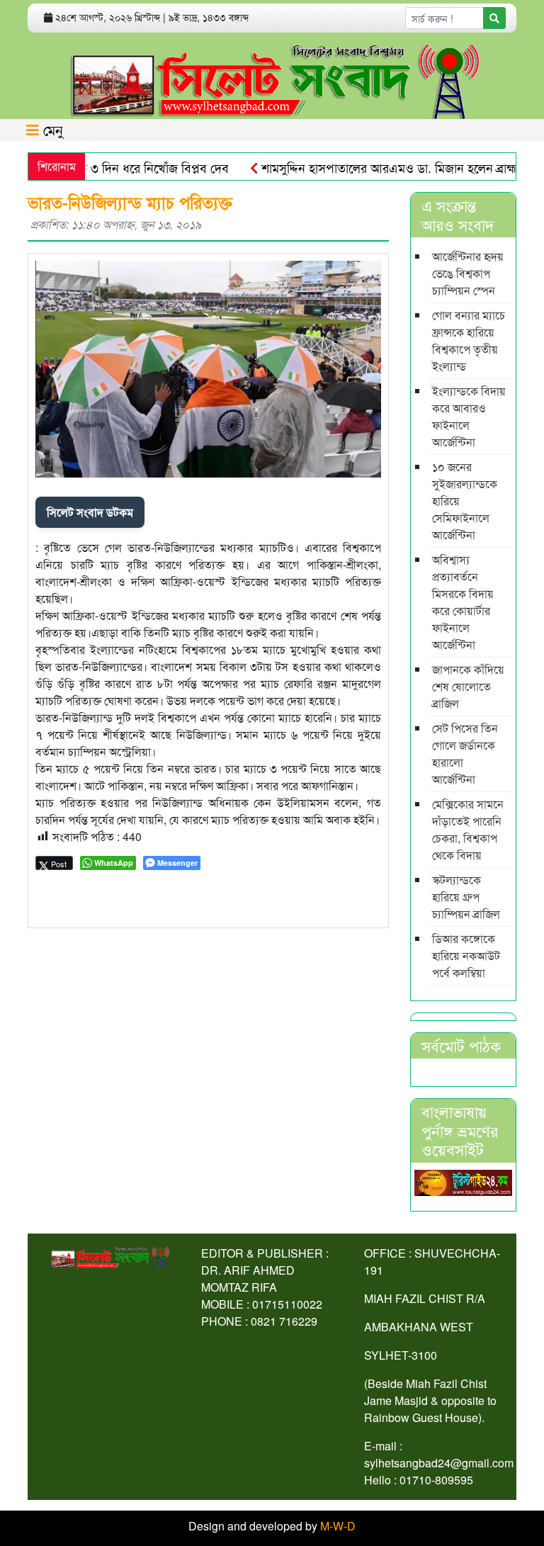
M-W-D (338, 1526)
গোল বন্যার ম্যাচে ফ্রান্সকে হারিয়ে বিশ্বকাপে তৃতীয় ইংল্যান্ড (468, 340)
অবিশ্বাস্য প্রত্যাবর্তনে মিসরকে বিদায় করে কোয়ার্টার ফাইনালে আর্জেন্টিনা (463, 602)
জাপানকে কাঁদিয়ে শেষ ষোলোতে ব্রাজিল (468, 686)
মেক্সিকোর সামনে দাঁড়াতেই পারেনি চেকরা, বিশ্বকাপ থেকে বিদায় (468, 829)
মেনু (51, 129)
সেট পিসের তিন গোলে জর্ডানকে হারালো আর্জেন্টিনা (465, 753)
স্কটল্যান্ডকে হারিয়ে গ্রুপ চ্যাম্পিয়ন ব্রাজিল (466, 896)
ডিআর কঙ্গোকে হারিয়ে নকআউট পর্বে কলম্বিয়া (466, 955)
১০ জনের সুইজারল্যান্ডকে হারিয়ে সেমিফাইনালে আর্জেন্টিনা (464, 500)
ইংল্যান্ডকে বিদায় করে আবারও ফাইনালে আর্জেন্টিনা (469, 416)
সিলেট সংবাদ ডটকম (90, 512)
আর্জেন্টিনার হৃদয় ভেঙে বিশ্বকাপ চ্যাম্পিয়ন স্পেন (468, 273)
